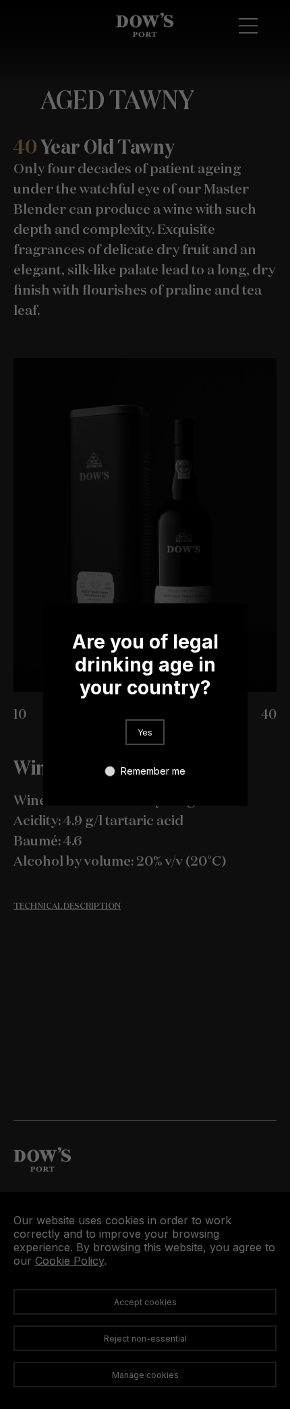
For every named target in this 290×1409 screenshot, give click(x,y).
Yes (145, 732)
